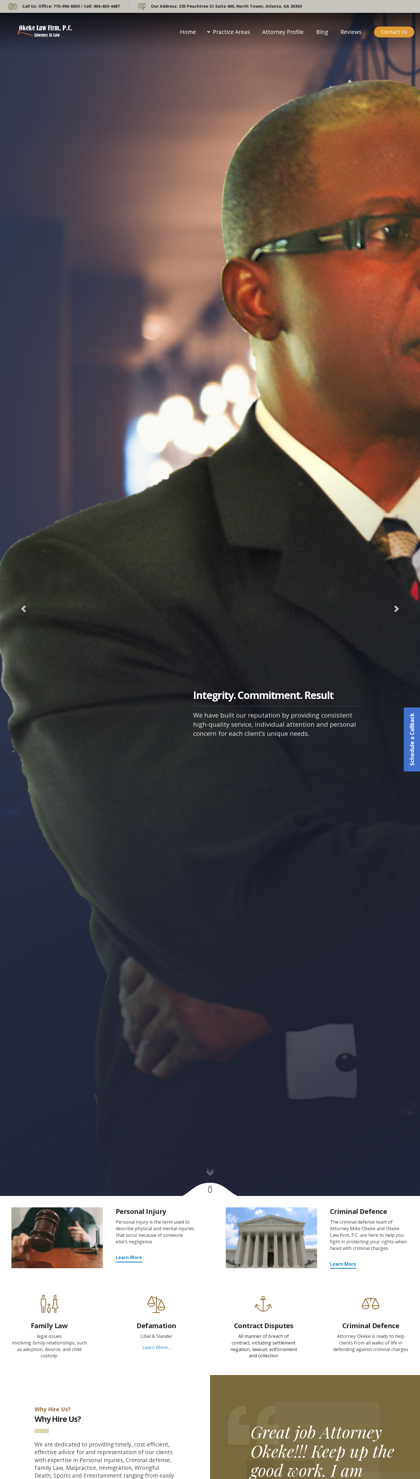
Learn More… (156, 1347)
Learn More (129, 1257)
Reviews (351, 32)
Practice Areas (231, 32)
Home (188, 32)
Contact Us (394, 32)
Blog (322, 32)
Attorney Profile (283, 32)
